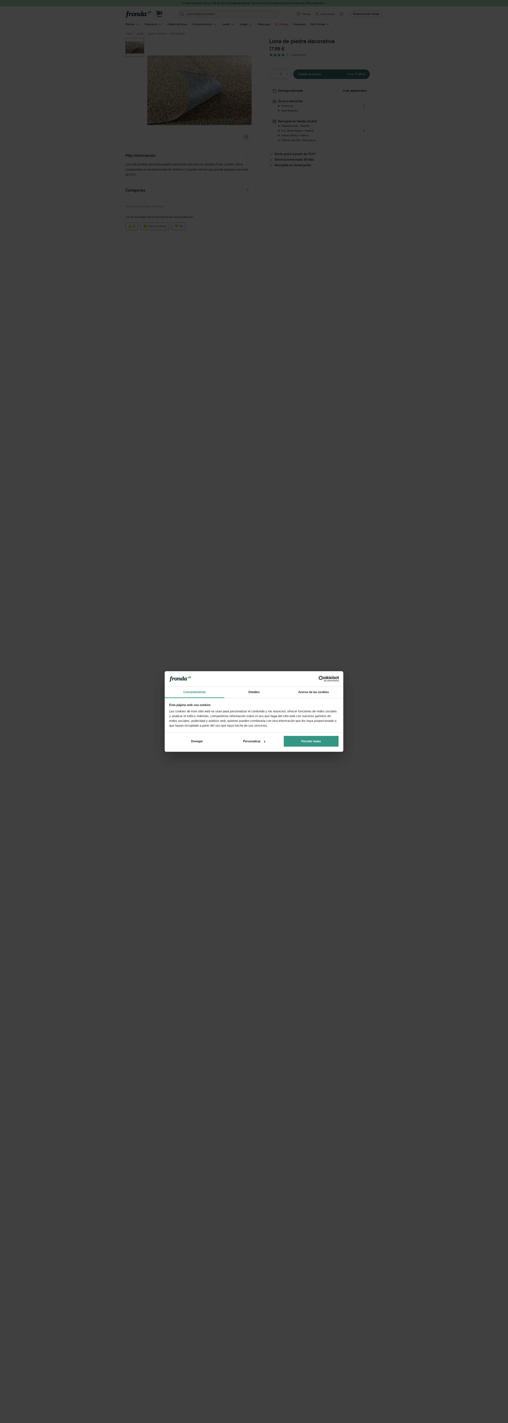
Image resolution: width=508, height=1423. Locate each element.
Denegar (197, 741)
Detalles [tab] (254, 692)
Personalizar (252, 741)
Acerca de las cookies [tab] (313, 692)
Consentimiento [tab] (194, 692)
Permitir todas (311, 741)
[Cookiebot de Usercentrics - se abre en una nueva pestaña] (321, 679)
